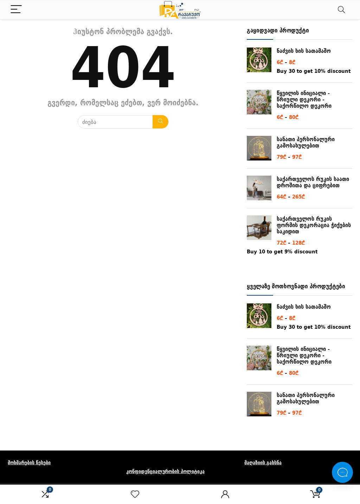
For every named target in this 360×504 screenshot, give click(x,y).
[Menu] (16, 9)
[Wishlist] (135, 494)
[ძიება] (160, 121)
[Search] (341, 9)
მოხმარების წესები (29, 462)
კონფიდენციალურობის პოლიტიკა (165, 471)
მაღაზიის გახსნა (263, 462)
